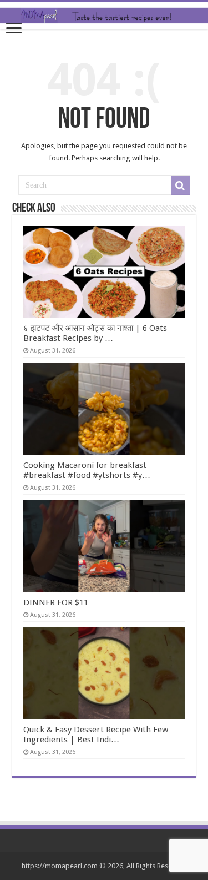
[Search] (180, 185)
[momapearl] (104, 15)
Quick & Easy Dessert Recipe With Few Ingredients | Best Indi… (95, 735)
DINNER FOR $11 (55, 602)
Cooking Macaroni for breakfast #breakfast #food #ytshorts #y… (86, 470)
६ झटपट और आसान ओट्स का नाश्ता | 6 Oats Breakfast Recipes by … (95, 333)
